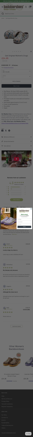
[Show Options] (30, 224)
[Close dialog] (31, 208)
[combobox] (24, 224)
